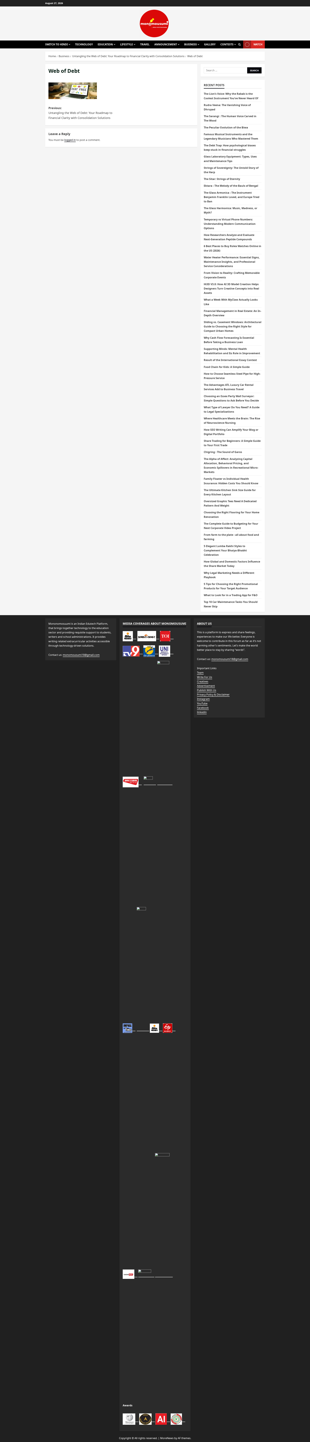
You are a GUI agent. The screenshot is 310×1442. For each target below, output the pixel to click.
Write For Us (204, 677)
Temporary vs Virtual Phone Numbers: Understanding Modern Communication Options (230, 224)
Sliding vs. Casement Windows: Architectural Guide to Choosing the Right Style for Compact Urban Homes (232, 326)
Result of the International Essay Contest (230, 360)
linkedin (202, 712)
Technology (84, 44)
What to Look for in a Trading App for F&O (231, 595)
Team (200, 672)
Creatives (202, 681)
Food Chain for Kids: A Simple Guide (227, 367)
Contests (226, 44)
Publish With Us (206, 690)
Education (105, 44)
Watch (257, 44)
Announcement (165, 44)
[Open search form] (239, 44)
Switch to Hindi (56, 44)
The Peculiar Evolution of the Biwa (226, 127)
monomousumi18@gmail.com (81, 655)
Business (190, 44)
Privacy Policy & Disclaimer (213, 694)
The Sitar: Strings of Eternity (222, 179)
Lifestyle (126, 44)
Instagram (203, 699)
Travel (145, 44)
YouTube (202, 703)
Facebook (203, 708)
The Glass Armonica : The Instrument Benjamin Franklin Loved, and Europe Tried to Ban (231, 197)
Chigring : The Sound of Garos (223, 452)
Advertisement (206, 686)
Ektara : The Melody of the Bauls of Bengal (231, 186)
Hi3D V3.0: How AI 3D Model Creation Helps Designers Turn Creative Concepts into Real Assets (231, 288)
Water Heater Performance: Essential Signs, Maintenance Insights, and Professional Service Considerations (232, 262)
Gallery (210, 44)
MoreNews (167, 1438)
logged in (70, 140)
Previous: (80, 113)
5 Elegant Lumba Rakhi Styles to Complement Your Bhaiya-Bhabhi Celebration (225, 550)
